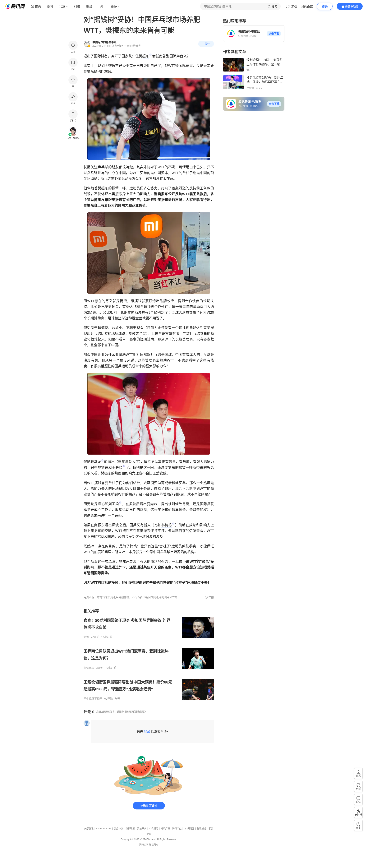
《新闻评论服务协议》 (135, 711)
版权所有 (153, 844)
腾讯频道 (201, 828)
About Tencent (103, 828)
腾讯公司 (144, 844)
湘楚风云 (89, 667)
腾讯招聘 (165, 828)
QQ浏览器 (189, 828)
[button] (274, 33)
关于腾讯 (89, 828)
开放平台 (141, 828)
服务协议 (118, 828)
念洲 (86, 637)
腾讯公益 (177, 828)
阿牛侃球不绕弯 (93, 698)
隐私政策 (130, 828)
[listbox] (149, 654)
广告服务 (153, 828)
